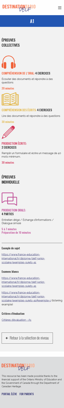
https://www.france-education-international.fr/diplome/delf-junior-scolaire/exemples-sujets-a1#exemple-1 (26, 296)
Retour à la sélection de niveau (29, 338)
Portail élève (9, 394)
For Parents (27, 394)
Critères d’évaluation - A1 (16, 319)
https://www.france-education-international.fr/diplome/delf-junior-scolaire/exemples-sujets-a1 (23, 258)
